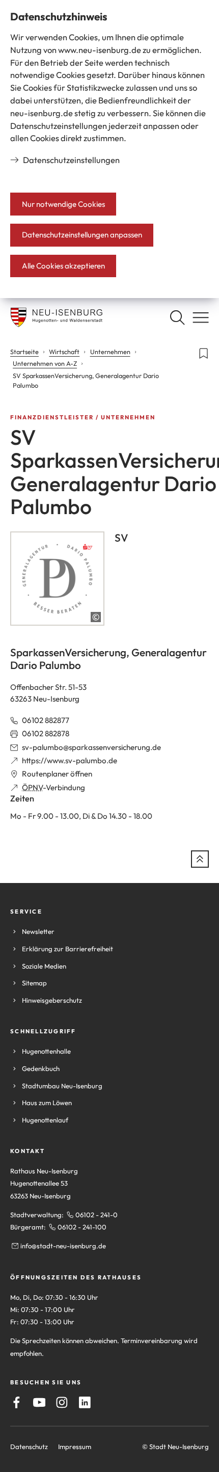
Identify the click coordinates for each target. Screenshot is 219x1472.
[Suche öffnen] (177, 317)
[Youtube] (39, 1402)
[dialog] (109, 149)
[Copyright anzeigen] (96, 617)
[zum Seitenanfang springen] (200, 859)
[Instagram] (62, 1402)
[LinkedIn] (84, 1402)
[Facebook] (16, 1402)
